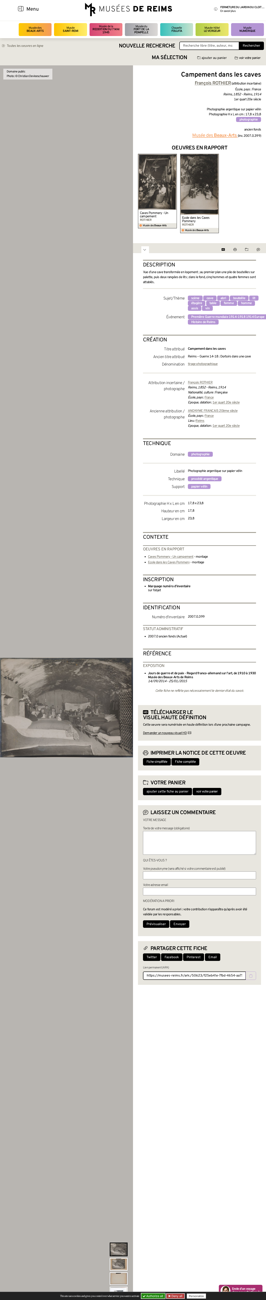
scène (195, 298)
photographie (248, 120)
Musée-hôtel (212, 29)
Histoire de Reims (203, 322)
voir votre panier (249, 58)
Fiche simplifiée (157, 762)
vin (207, 308)
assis (194, 308)
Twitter (152, 957)
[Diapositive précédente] (141, 193)
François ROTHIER (200, 383)
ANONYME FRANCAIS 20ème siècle (213, 411)
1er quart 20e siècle (226, 403)
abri (223, 298)
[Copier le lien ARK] (251, 976)
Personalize (196, 1296)
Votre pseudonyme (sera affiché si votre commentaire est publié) (184, 869)
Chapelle (176, 29)
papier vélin (199, 487)
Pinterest (194, 957)
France (209, 398)
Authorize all (154, 1296)
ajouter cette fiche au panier (167, 792)
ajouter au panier (214, 58)
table (213, 303)
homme (246, 303)
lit (253, 298)
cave (210, 298)
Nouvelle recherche (147, 46)
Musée (70, 29)
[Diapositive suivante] (257, 193)
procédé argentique (204, 479)
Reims (200, 421)
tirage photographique (203, 364)
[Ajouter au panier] (174, 156)
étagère (196, 303)
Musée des (35, 29)
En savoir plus (227, 11)
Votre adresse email (155, 885)
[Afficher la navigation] (20, 9)
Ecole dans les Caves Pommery (196, 219)
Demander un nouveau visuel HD (165, 733)
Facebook (172, 957)
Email (212, 957)
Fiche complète (185, 762)
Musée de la (105, 30)
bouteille (239, 298)
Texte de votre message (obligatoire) (166, 828)
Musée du (141, 30)
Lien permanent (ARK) (156, 967)
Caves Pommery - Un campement (154, 214)
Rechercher (251, 46)
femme (229, 303)
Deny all (176, 1296)
